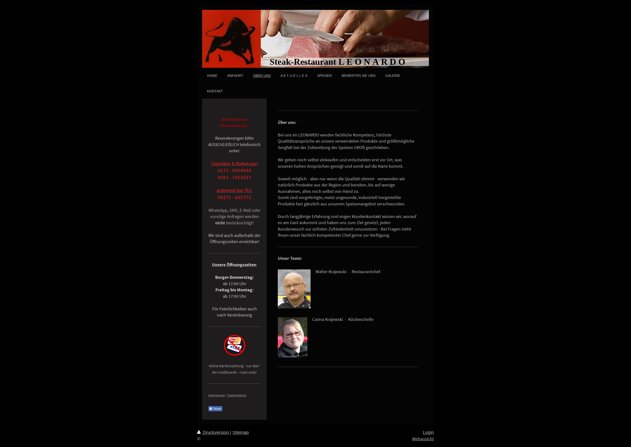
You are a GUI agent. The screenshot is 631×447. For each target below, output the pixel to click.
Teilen (216, 409)
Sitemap (240, 432)
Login (428, 432)
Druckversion (216, 432)
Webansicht (423, 439)
